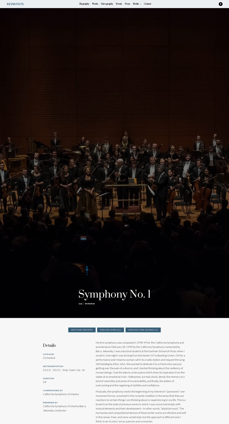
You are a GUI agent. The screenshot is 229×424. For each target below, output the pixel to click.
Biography (84, 4)
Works (95, 4)
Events (119, 4)
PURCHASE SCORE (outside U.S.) (143, 330)
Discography (107, 4)
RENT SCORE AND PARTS (82, 330)
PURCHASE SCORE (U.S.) (110, 330)
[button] (137, 4)
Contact (147, 4)
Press (127, 4)
